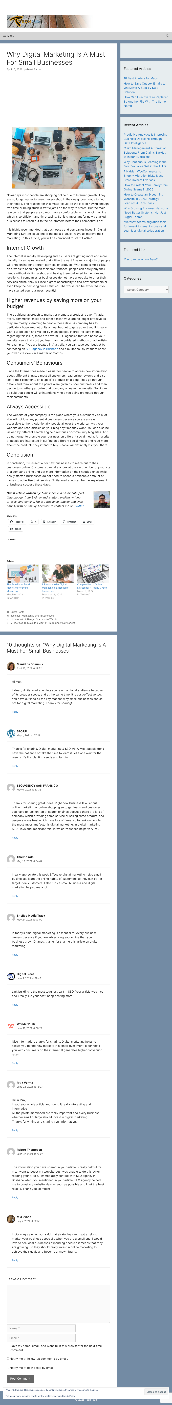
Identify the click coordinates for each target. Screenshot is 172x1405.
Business (15, 615)
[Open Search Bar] (167, 36)
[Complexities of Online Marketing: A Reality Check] (93, 573)
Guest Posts (17, 611)
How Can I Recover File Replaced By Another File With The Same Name (146, 101)
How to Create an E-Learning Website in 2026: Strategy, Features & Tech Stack (143, 199)
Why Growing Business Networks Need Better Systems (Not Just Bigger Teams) (146, 213)
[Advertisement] (126, 8)
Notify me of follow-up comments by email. (39, 1358)
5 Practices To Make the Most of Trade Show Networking (42, 622)
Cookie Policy (68, 1396)
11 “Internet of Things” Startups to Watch (33, 619)
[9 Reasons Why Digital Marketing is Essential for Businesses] (58, 573)
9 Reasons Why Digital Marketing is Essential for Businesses (55, 587)
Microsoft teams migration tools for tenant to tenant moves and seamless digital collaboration (145, 226)
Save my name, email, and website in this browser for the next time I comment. (56, 1348)
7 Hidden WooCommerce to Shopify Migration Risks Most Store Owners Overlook (143, 176)
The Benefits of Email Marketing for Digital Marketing (18, 587)
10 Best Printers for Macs (141, 78)
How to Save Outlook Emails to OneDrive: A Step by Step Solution (144, 88)
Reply (15, 711)
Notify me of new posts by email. (32, 1367)
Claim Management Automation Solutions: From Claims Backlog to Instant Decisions (145, 152)
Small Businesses (44, 615)
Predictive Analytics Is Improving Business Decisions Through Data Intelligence (145, 139)
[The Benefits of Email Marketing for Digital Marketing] (23, 573)
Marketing (27, 615)
